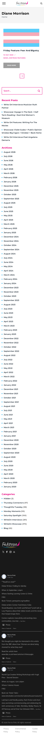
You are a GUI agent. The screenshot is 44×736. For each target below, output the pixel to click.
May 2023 (8, 317)
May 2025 (8, 215)
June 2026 (8, 160)
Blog (8, 528)
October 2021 (10, 398)
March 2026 (9, 173)
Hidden (9, 499)
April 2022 (8, 372)
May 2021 (8, 419)
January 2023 (10, 334)
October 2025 (10, 194)
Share (14, 628)
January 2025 (10, 232)
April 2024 (8, 271)
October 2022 (10, 347)
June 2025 (8, 211)
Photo (8, 624)
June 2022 (8, 364)
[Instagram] (10, 552)
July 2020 (8, 461)
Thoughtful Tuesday (15, 507)
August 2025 (9, 203)
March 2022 (9, 376)
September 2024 (11, 249)
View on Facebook (6, 628)
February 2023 (10, 330)
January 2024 (10, 283)
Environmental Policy (20, 730)
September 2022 (11, 351)
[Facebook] (7, 552)
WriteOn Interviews (15, 520)
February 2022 (10, 381)
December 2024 (11, 237)
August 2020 (10, 457)
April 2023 (8, 321)
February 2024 (10, 279)
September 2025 (11, 199)
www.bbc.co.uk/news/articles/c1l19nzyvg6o (18, 654)
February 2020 (10, 482)
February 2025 (10, 228)
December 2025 (11, 186)
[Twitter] (3, 552)
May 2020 (8, 470)
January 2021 (10, 436)
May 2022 (8, 368)
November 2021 (11, 393)
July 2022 (8, 360)
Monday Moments (14, 511)
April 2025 (8, 220)
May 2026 (8, 165)
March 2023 (9, 326)
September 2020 (11, 453)
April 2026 (8, 169)
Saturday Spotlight (15, 515)
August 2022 (9, 355)
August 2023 (9, 305)
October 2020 (10, 449)
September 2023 (11, 300)
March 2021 (9, 427)
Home (4, 17)
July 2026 (8, 156)
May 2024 (8, 266)
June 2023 (8, 313)
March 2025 (9, 224)
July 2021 (8, 410)
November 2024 (11, 241)
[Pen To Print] (22, 3)
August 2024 (10, 254)
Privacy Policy (6, 730)
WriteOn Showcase (15, 524)
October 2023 (10, 296)
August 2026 (9, 152)
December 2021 (11, 389)
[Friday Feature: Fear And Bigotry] (22, 38)
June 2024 (8, 262)
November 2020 (11, 444)
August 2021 (9, 406)
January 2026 (10, 182)
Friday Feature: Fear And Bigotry (21, 50)
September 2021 (11, 402)
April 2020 (8, 474)
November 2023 (11, 292)
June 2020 (8, 466)
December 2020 (11, 440)
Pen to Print (11, 575)
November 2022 (11, 343)
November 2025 (11, 190)
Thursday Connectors (16, 503)
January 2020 (10, 487)
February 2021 (10, 432)
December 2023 (11, 288)
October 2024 (10, 245)
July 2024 (8, 258)
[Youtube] (14, 552)
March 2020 (9, 478)
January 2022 (10, 385)
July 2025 (8, 207)
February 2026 (10, 177)
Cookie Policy (35, 730)
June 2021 (8, 415)
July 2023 (8, 309)
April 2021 (8, 423)
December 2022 (11, 338)
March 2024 (9, 275)
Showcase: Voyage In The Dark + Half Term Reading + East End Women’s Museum (20, 115)
